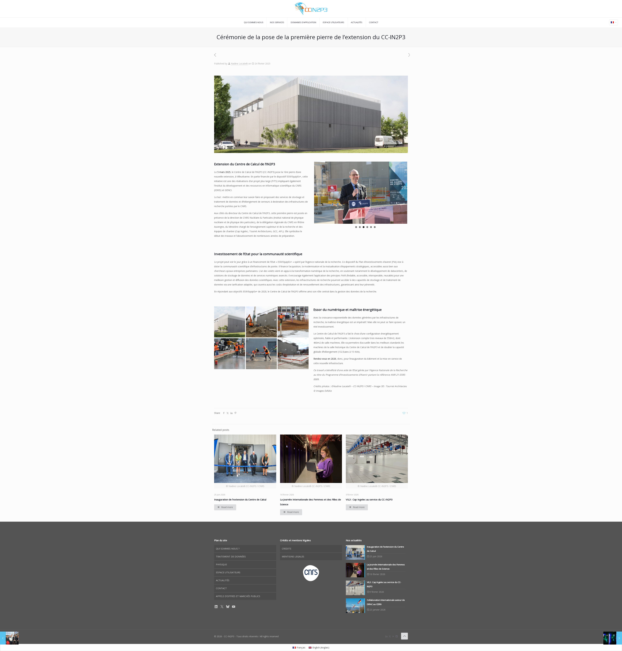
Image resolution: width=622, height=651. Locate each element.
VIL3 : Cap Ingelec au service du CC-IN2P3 (369, 499)
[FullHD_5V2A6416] (229, 353)
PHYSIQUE (221, 564)
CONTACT (221, 588)
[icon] (396, 636)
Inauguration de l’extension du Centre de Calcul (240, 499)
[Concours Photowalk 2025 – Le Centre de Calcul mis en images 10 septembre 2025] (612, 638)
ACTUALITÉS (222, 580)
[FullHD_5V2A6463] (261, 353)
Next (412, 192)
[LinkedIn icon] (386, 636)
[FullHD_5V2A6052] (261, 321)
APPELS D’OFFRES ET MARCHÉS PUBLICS (238, 596)
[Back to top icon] (404, 636)
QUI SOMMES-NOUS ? (227, 548)
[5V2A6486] (293, 353)
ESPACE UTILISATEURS (228, 572)
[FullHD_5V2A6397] (293, 321)
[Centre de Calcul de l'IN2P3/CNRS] (311, 8)
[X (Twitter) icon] (390, 636)
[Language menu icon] (613, 22)
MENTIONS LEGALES (293, 556)
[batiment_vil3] (229, 321)
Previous (309, 192)
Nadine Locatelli (239, 63)
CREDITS (286, 548)
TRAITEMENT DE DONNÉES (231, 556)
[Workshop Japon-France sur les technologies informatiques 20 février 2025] (9, 638)
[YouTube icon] (393, 636)
